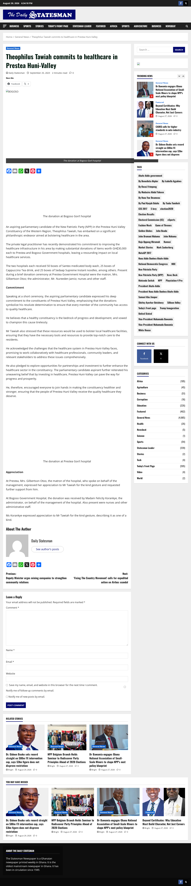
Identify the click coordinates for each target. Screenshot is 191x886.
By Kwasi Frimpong (147, 186)
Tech (139, 460)
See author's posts (47, 549)
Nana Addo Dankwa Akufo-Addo (153, 258)
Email (10, 661)
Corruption (142, 399)
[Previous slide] (179, 76)
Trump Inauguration (169, 308)
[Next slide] (183, 76)
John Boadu (161, 231)
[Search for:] (155, 50)
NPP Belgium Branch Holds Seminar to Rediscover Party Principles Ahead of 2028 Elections (67, 758)
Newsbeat (170, 26)
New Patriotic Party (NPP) (150, 275)
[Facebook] (180, 3)
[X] (186, 3)
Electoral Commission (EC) (151, 220)
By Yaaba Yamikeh (171, 203)
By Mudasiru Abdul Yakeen (151, 192)
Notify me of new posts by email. (27, 696)
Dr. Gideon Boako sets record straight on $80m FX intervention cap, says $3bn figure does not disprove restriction (24, 760)
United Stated (145, 313)
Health (140, 423)
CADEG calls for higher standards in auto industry (145, 109)
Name (10, 650)
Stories (40, 26)
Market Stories (145, 247)
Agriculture (140, 26)
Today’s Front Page (58, 26)
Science (140, 436)
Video (139, 472)
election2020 (166, 208)
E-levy (154, 208)
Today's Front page (147, 308)
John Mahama (170, 236)
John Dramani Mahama (149, 236)
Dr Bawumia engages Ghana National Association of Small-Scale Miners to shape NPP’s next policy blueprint (107, 760)
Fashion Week (145, 225)
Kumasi (167, 242)
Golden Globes (145, 231)
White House (144, 330)
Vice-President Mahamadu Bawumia (155, 319)
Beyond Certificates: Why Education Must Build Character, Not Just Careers (145, 90)
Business (14, 26)
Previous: (36, 578)
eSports (171, 220)
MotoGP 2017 (144, 253)
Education (141, 405)
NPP (160, 280)
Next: (101, 578)
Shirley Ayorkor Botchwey (151, 302)
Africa (113, 26)
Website (10, 673)
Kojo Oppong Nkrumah (149, 242)
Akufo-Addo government (150, 175)
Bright (10, 769)
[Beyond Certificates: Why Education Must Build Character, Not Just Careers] (164, 802)
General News (13, 48)
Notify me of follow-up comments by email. (30, 690)
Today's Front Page (146, 466)
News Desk (172, 275)
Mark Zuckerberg (165, 247)
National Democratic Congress (153, 264)
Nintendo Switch (146, 280)
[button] (5, 26)
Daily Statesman (17, 72)
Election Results (146, 214)
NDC (173, 264)
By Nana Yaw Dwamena (149, 197)
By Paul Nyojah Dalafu (148, 203)
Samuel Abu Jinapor (147, 297)
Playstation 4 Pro (174, 280)
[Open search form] (187, 26)
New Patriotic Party (147, 269)
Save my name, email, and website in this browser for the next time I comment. (53, 685)
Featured (100, 26)
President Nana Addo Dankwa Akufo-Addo (158, 291)
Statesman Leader (82, 26)
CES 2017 (142, 208)
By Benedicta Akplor (148, 181)
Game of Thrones (163, 225)
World (140, 478)
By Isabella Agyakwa (171, 181)
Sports (27, 26)
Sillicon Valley (173, 302)
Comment (12, 607)
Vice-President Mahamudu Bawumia (155, 324)
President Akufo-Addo (149, 286)
